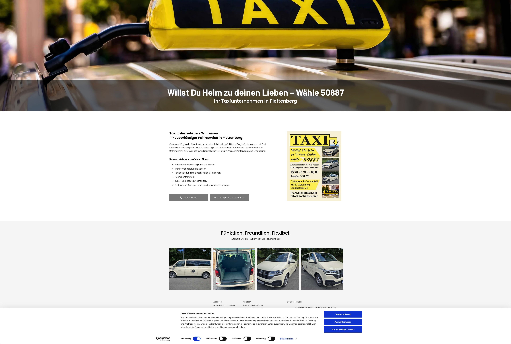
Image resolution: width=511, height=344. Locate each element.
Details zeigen (286, 339)
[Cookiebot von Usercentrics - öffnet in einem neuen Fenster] (163, 339)
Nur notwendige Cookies (343, 329)
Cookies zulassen (343, 314)
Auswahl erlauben (343, 322)
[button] (188, 197)
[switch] (223, 339)
